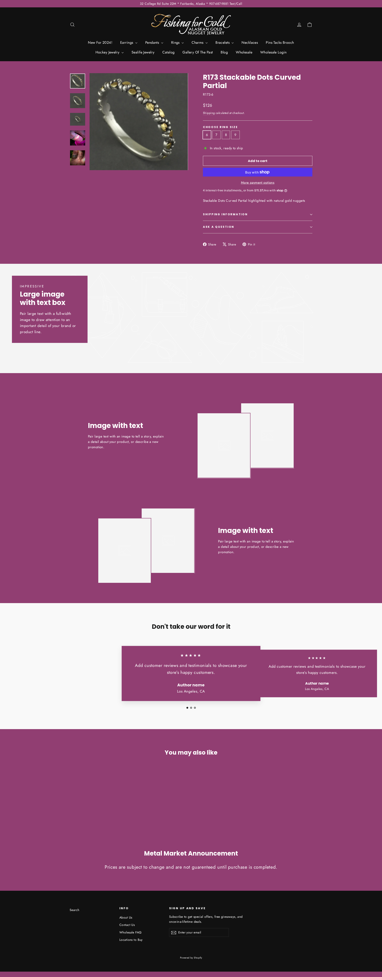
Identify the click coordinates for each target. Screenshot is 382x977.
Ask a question (218, 227)
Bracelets (223, 42)
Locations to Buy (131, 939)
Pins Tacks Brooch (280, 42)
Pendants (152, 42)
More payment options (258, 182)
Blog (224, 52)
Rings (176, 42)
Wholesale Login (273, 52)
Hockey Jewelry (108, 52)
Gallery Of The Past (197, 52)
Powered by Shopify (191, 958)
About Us (125, 917)
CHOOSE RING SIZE (220, 127)
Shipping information (225, 214)
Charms (198, 42)
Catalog (168, 52)
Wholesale (244, 52)
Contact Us (127, 925)
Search (74, 910)
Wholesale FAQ (130, 932)
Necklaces (250, 42)
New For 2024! (100, 42)
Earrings (127, 42)
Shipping (209, 113)
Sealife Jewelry (143, 52)
